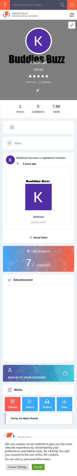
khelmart (22, 157)
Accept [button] (38, 467)
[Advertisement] (38, 323)
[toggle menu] (12, 128)
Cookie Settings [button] (17, 467)
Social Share (40, 237)
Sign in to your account (27, 377)
